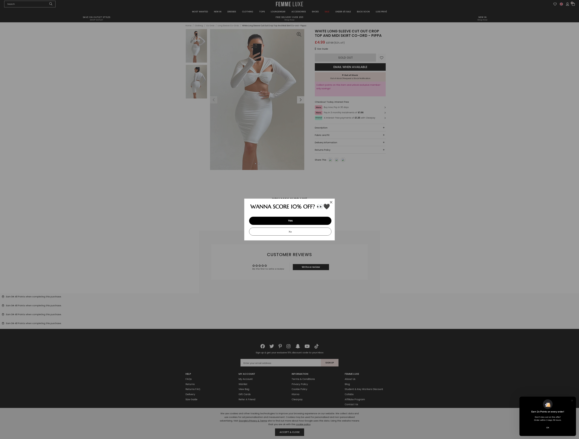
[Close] (331, 202)
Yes (290, 220)
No (290, 231)
